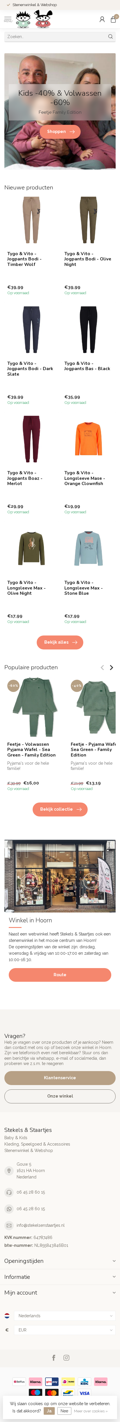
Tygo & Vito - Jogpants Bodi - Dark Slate (30, 369)
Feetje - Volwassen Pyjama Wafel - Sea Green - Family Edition (31, 749)
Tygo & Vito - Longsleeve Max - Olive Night (26, 588)
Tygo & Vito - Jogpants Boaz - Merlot (25, 478)
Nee (64, 1411)
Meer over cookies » (91, 1411)
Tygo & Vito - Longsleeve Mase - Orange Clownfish (84, 478)
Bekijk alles (56, 642)
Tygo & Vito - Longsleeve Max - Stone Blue (83, 588)
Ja (49, 1411)
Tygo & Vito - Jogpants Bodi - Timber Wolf (24, 259)
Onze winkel (60, 1096)
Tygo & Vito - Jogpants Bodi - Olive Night (87, 259)
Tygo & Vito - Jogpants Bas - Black (87, 366)
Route (60, 974)
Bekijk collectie (56, 809)
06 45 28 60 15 (31, 1192)
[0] (113, 19)
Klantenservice (60, 1077)
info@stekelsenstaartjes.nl (41, 1225)
